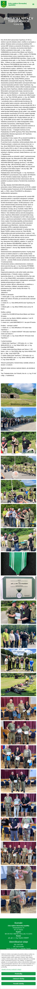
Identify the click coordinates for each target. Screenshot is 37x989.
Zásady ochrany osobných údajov (11, 969)
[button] (33, 4)
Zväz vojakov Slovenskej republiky (17, 4)
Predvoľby (18, 974)
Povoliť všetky (18, 984)
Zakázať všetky (18, 979)
